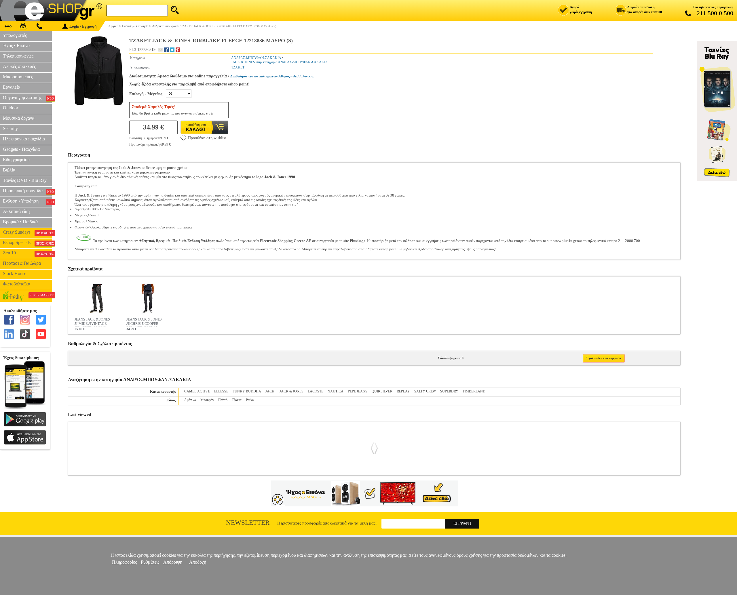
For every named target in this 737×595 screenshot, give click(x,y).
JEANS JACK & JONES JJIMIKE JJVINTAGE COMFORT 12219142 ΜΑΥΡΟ (92, 322)
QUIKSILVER (382, 391)
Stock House (14, 273)
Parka (250, 400)
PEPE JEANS (357, 391)
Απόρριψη (172, 562)
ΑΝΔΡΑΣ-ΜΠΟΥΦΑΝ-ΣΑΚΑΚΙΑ (256, 58)
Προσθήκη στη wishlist (207, 138)
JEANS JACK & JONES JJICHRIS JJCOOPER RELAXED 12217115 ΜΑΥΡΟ (144, 322)
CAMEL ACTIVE (197, 391)
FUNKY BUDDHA (247, 391)
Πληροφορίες (124, 562)
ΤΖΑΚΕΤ (237, 67)
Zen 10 (27, 252)
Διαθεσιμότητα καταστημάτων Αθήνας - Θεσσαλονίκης (272, 76)
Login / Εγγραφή (82, 26)
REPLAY (403, 391)
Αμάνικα (190, 400)
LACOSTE (315, 391)
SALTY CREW (425, 391)
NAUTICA (335, 391)
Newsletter (247, 522)
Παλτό (222, 400)
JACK (270, 391)
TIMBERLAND (474, 391)
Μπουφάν (207, 400)
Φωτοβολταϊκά (16, 283)
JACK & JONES (291, 391)
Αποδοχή (197, 562)
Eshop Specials (27, 242)
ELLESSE (221, 391)
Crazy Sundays (27, 232)
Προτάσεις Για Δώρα (22, 263)
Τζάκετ (237, 400)
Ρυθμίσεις (150, 562)
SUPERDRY (449, 391)
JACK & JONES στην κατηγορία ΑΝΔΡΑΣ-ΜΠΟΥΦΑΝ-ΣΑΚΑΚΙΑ (279, 62)
